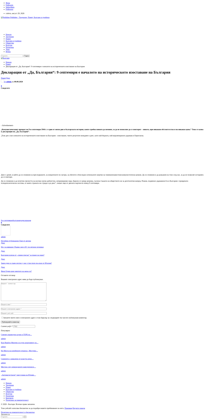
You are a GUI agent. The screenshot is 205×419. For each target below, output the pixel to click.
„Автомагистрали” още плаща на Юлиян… (18, 375)
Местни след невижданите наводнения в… (18, 367)
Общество (10, 43)
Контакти (9, 398)
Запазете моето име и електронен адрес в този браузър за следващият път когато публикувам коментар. (45, 318)
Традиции (10, 37)
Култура (9, 45)
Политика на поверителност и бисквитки (18, 412)
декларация (26, 220)
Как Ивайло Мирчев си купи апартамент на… (19, 343)
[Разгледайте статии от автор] (5, 235)
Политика (10, 47)
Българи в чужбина (13, 41)
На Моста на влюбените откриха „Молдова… (19, 351)
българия (16, 220)
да (21, 220)
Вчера (8, 52)
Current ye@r (7, 326)
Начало (9, 35)
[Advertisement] (44, 25)
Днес (8, 49)
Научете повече (78, 408)
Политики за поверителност (17, 400)
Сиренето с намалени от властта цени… (17, 359)
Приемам (68, 408)
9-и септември (7, 220)
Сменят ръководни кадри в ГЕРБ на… (16, 335)
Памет (8, 39)
